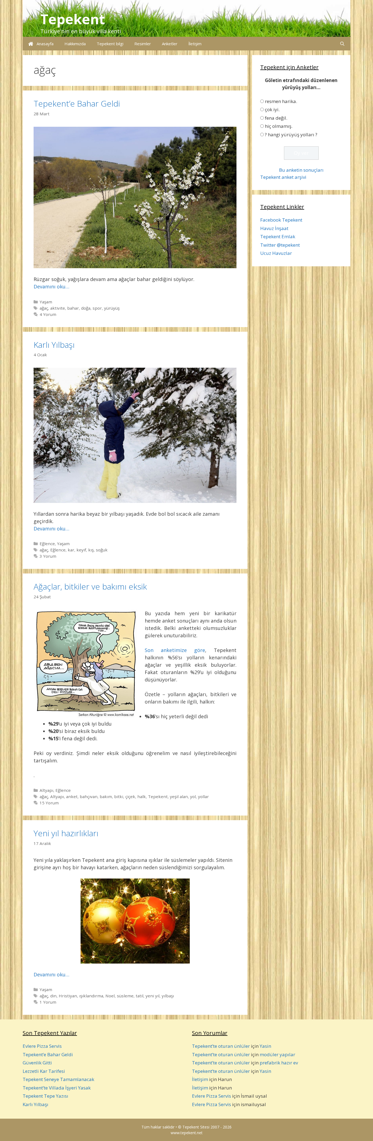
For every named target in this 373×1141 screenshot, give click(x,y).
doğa (85, 308)
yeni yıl (152, 995)
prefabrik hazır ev (279, 1063)
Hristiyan (68, 995)
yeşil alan (179, 796)
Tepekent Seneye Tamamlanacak (58, 1079)
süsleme (125, 995)
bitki (118, 796)
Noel (110, 995)
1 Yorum (48, 1002)
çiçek (130, 796)
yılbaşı (168, 995)
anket (72, 796)
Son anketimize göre (175, 650)
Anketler (169, 43)
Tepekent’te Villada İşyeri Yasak (57, 1088)
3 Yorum (48, 556)
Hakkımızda (75, 43)
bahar (73, 308)
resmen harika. (281, 101)
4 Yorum (48, 314)
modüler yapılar (277, 1054)
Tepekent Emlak (277, 236)
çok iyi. (272, 109)
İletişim (195, 43)
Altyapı (46, 790)
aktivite (57, 308)
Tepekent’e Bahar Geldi (77, 103)
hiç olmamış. (278, 126)
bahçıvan (88, 796)
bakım (106, 796)
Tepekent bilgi (110, 43)
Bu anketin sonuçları (301, 170)
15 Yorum (49, 802)
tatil (139, 995)
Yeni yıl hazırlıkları (66, 833)
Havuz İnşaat (274, 228)
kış (91, 550)
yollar (203, 796)
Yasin (265, 1046)
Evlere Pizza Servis (42, 1046)
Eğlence (47, 543)
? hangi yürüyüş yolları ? (291, 134)
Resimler (142, 43)
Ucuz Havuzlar (276, 253)
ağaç (44, 308)
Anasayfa (43, 43)
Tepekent (72, 19)
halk (141, 796)
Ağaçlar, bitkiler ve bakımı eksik (90, 586)
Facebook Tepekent (281, 220)
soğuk (102, 550)
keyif (81, 550)
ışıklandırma (91, 995)
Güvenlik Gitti (37, 1063)
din (53, 995)
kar (71, 550)
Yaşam (46, 301)
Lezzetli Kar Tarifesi (44, 1071)
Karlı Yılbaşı (54, 344)
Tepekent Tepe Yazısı (45, 1096)
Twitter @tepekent (280, 245)
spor (97, 308)
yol (193, 796)
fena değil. (276, 118)
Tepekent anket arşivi (283, 177)
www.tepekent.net (187, 1132)
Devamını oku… (51, 286)
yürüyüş (112, 308)
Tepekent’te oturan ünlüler (221, 1046)
